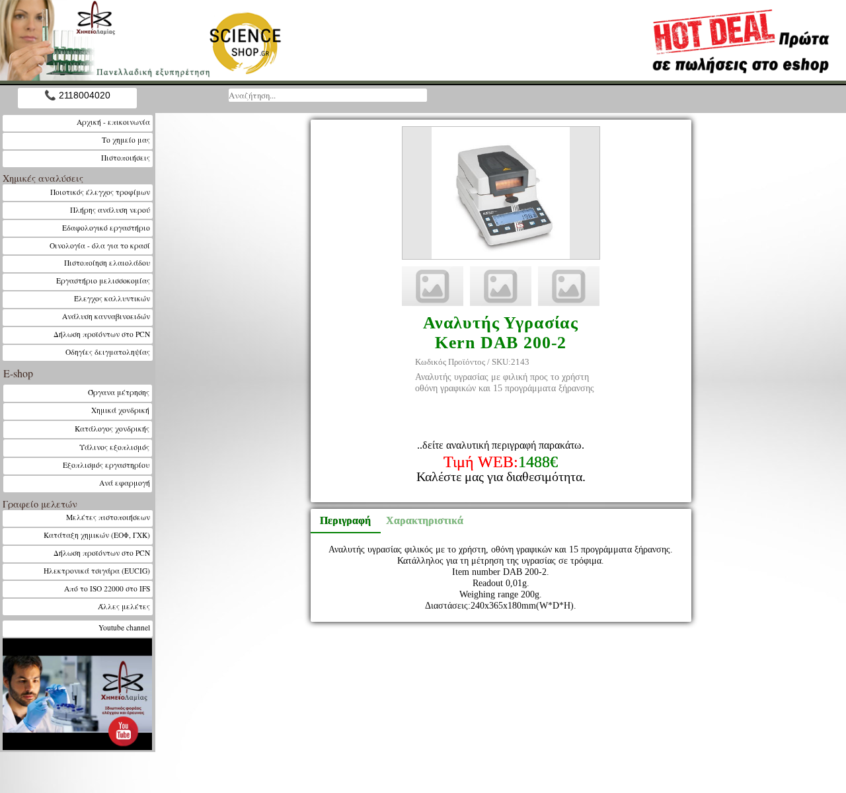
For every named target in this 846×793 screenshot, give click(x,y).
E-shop (18, 373)
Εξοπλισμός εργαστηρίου (106, 465)
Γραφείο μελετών (40, 504)
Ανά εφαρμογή (124, 483)
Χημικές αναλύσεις (43, 178)
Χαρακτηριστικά (418, 520)
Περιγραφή (345, 520)
